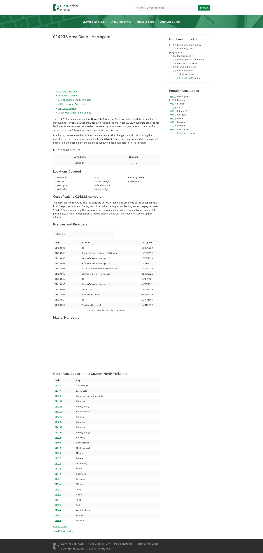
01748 (58, 473)
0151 (173, 122)
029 (174, 107)
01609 (58, 442)
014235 (58, 416)
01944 (58, 510)
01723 (58, 463)
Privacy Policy (104, 548)
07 (174, 59)
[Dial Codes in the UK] (55, 546)
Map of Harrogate (67, 108)
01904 (58, 505)
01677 (58, 458)
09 (174, 66)
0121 (173, 96)
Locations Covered (67, 95)
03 (174, 48)
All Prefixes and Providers (71, 104)
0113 (173, 118)
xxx (174, 74)
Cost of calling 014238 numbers (74, 99)
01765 (58, 494)
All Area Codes (60, 526)
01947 (58, 515)
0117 (173, 103)
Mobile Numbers (145, 21)
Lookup (204, 7)
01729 (58, 468)
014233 (58, 406)
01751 (58, 479)
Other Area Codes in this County (74, 112)
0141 (173, 114)
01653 (58, 453)
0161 (173, 129)
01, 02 (172, 44)
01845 (58, 499)
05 (174, 55)
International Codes (170, 21)
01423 (58, 396)
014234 (58, 411)
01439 (58, 437)
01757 (58, 489)
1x (174, 70)
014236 (58, 422)
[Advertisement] (106, 64)
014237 (58, 427)
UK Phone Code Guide (94, 21)
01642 (58, 448)
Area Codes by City (121, 21)
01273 (172, 100)
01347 (58, 390)
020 (174, 125)
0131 (173, 111)
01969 (58, 520)
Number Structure (67, 91)
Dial (69, 7)
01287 (58, 385)
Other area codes (186, 132)
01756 (58, 484)
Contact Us (91, 548)
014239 (58, 432)
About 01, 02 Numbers (64, 531)
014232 (58, 401)
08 (174, 63)
